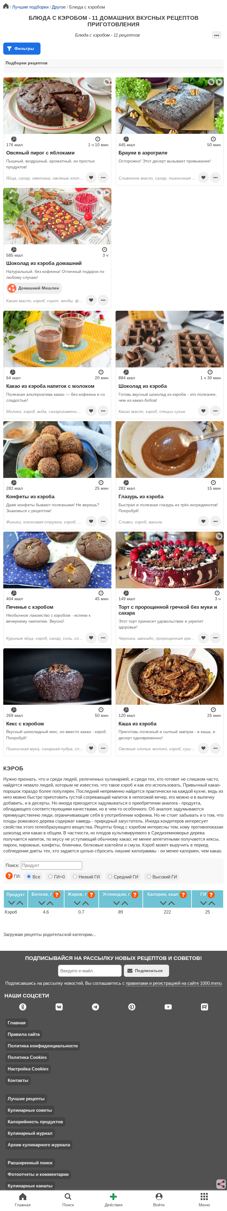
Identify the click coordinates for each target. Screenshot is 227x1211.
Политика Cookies (27, 1057)
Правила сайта (24, 1034)
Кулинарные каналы (30, 1185)
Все (35, 876)
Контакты (18, 1080)
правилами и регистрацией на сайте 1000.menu (174, 983)
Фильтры (24, 48)
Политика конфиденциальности (43, 1045)
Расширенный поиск (30, 1162)
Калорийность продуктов (35, 1121)
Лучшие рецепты (26, 1098)
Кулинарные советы (30, 1110)
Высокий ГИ (164, 876)
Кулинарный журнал (30, 1133)
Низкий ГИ (88, 876)
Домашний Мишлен (38, 288)
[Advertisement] (169, 229)
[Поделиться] (221, 1184)
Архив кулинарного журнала (39, 1144)
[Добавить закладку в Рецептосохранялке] (91, 177)
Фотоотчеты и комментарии (38, 1174)
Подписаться (149, 970)
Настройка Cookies (28, 1068)
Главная (17, 1022)
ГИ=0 (59, 876)
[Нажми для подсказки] (9, 875)
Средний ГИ (125, 876)
